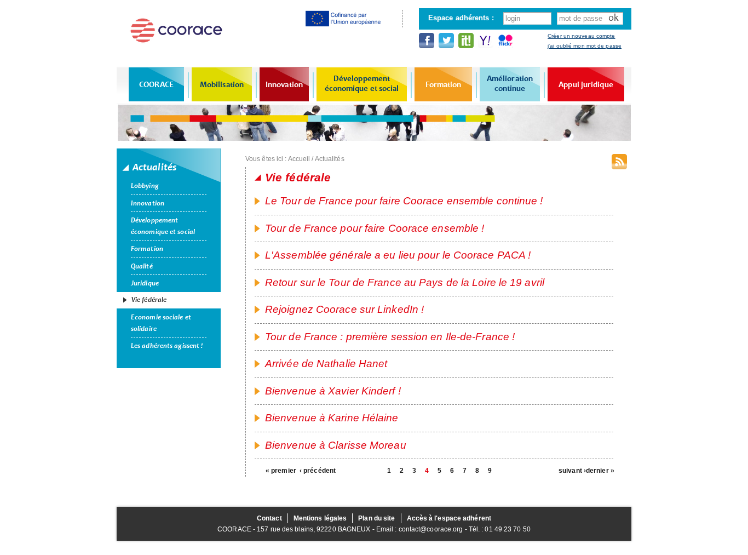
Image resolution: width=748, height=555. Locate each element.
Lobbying (145, 185)
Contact (269, 518)
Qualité (142, 266)
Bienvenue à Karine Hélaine (332, 418)
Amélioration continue (510, 83)
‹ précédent (313, 470)
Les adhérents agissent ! (167, 345)
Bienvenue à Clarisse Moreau (335, 445)
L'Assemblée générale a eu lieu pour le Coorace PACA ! (398, 255)
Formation (443, 84)
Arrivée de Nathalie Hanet (326, 363)
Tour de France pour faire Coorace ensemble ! (374, 228)
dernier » (599, 470)
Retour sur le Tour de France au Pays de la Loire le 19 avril (404, 282)
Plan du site (376, 518)
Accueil (299, 159)
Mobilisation (222, 84)
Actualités (329, 159)
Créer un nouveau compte (581, 36)
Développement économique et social (362, 83)
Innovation (284, 84)
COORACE (156, 84)
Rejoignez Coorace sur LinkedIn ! (344, 309)
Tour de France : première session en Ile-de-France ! (390, 336)
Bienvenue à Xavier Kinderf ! (333, 391)
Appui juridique (586, 84)
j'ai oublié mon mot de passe (585, 46)
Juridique (145, 283)
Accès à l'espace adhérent (449, 518)
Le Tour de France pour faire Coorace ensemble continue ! (404, 201)
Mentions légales (320, 518)
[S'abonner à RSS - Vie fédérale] (619, 161)
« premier (279, 470)
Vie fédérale (148, 299)
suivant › (572, 470)
